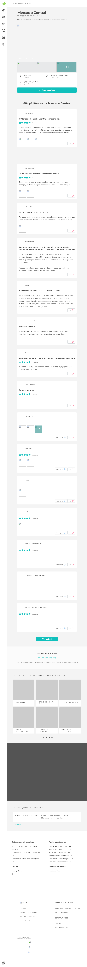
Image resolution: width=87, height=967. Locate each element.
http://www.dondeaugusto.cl (60, 75)
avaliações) (38, 16)
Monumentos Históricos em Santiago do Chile (25, 847)
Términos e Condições (28, 916)
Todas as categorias (57, 842)
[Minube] (4, 3)
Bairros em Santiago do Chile (60, 849)
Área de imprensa (61, 927)
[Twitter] (23, 934)
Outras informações (57, 867)
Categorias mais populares (23, 842)
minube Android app (62, 912)
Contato (58, 924)
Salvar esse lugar (49, 90)
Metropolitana (17, 871)
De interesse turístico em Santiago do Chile (26, 854)
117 (34, 16)
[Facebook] (20, 934)
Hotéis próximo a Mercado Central (55, 815)
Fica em (15, 867)
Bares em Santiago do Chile (59, 852)
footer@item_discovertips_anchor (67, 908)
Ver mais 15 (47, 639)
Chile (14, 874)
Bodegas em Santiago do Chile (60, 855)
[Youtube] (29, 934)
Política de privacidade (28, 912)
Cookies (23, 908)
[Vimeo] (26, 934)
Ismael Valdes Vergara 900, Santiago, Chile (32, 82)
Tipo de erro (17, 824)
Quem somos (25, 920)
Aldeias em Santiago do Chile (60, 846)
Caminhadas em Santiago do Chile (62, 859)
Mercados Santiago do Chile (52, 818)
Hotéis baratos (54, 871)
